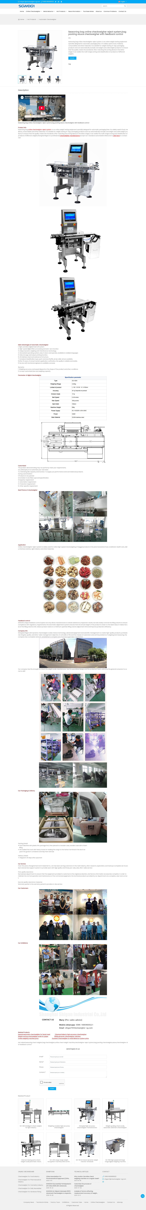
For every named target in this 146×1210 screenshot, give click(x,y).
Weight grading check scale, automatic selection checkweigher (115, 1127)
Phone (41, 1067)
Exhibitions (65, 1202)
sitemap (120, 1202)
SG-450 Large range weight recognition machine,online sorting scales (58, 1161)
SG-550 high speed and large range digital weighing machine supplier (115, 1161)
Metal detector (48, 11)
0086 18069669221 (48, 1)
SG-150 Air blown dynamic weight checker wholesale (87, 1161)
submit (52, 1088)
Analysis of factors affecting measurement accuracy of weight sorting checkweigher (85, 1193)
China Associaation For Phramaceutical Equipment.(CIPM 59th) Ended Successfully (57, 1178)
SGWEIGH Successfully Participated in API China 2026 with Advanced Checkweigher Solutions (58, 1186)
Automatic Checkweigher (47, 19)
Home (22, 11)
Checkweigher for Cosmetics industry (30, 1185)
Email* (41, 1057)
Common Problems (110, 11)
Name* (41, 1062)
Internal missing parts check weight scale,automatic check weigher (31, 1161)
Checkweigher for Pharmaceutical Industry (29, 1181)
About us (99, 11)
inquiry (72, 58)
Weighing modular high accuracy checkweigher (59, 1127)
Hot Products (61, 11)
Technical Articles (42, 1202)
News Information (74, 11)
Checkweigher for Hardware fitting (29, 1192)
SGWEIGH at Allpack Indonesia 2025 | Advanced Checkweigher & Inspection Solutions (59, 1193)
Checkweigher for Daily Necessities (29, 1188)
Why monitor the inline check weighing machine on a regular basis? (86, 1177)
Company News (28, 1202)
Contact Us (122, 11)
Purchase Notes (88, 11)
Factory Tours (55, 1202)
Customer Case (77, 1202)
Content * (42, 1072)
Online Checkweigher (33, 11)
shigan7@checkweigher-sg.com (30, 1)
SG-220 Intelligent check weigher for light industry (31, 1127)
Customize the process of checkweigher (82, 1185)
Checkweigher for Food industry (28, 1176)
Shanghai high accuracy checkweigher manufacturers (87, 1127)
